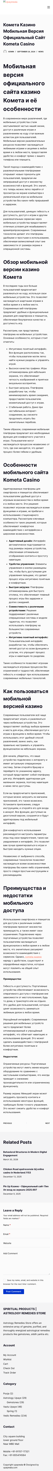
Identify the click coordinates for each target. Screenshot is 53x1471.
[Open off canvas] (48, 7)
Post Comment (13, 1291)
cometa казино (33, 956)
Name (7, 1225)
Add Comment (10, 1253)
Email (6, 1234)
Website (7, 1243)
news (41, 52)
